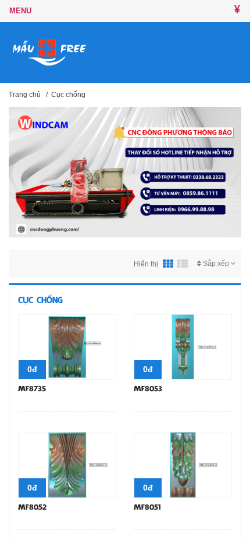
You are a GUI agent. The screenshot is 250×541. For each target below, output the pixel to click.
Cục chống (68, 95)
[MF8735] (67, 346)
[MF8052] (67, 464)
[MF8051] (182, 464)
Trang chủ (25, 95)
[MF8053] (182, 346)
